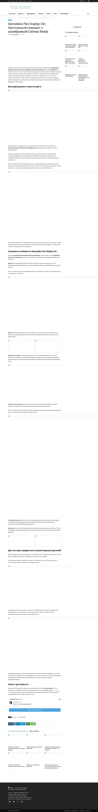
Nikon (13, 1)
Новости (20, 13)
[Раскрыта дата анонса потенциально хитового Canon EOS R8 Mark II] (16, 740)
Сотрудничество (75, 810)
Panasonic (30, 1)
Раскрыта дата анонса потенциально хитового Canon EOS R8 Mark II (16, 748)
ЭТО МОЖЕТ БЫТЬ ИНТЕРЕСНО (18, 731)
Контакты (88, 810)
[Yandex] (86, 1)
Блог (55, 13)
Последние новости (72, 32)
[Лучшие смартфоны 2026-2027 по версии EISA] (34, 740)
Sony (17, 1)
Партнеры (82, 810)
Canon (9, 1)
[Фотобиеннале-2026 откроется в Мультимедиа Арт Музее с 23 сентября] (53, 740)
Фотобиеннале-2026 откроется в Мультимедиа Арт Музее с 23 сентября (52, 748)
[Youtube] (89, 1)
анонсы (14, 717)
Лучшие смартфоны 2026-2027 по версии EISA (83, 46)
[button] (88, 14)
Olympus (25, 1)
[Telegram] (81, 1)
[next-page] (11, 771)
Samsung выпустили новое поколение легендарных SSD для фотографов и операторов (53, 766)
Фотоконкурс (64, 13)
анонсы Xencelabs (21, 717)
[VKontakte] (84, 1)
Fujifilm (20, 1)
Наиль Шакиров (15, 34)
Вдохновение (31, 13)
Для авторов (67, 810)
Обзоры (40, 13)
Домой (9, 18)
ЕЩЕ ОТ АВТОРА (34, 731)
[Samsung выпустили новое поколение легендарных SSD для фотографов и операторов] (53, 758)
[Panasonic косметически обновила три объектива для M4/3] (16, 758)
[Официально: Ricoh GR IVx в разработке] (34, 758)
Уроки (48, 13)
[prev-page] (9, 771)
